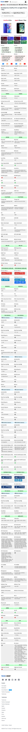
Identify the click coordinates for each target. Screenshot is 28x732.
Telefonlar (4, 694)
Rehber (22, 4)
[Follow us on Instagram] (12, 680)
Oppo (3, 712)
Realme (3, 716)
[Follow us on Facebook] (3, 680)
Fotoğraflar (3, 66)
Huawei (3, 708)
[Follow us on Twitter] (6, 680)
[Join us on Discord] (19, 680)
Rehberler (4, 687)
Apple (3, 706)
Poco (3, 714)
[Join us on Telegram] (9, 680)
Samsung (4, 718)
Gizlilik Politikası (5, 725)
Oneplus (3, 710)
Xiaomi (3, 720)
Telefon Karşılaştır (13, 4)
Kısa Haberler (6, 690)
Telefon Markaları (6, 704)
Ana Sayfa (4, 685)
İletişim (10, 725)
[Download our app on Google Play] (15, 680)
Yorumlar (7, 66)
